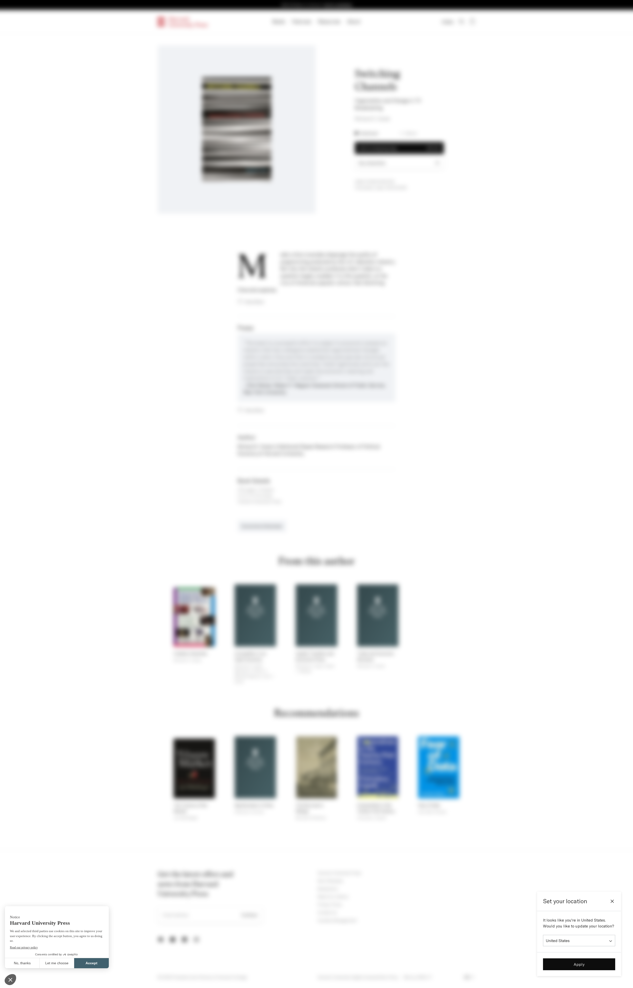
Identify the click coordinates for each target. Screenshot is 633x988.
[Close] (612, 901)
